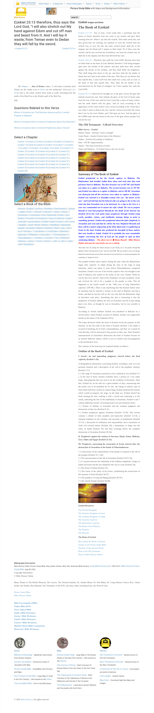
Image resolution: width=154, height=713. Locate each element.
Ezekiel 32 (64, 158)
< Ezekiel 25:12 (20, 48)
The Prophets (83, 529)
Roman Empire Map (66, 655)
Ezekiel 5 (59, 141)
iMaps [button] (107, 3)
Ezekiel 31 (53, 158)
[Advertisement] (45, 66)
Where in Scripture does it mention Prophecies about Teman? (42, 128)
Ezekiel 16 (57, 148)
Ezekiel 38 (22, 164)
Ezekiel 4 (50, 141)
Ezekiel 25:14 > (69, 48)
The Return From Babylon (89, 526)
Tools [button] (98, 3)
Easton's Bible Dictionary (25, 616)
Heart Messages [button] (74, 3)
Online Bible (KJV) (22, 606)
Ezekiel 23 (22, 154)
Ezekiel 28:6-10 (85, 60)
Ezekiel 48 (22, 171)
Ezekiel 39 (32, 164)
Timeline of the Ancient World (90, 548)
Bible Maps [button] (44, 3)
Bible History (26, 699)
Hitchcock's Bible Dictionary (26, 629)
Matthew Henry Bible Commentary (29, 626)
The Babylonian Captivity (89, 523)
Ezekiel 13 (25, 148)
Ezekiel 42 (64, 164)
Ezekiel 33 (22, 161)
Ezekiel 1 (22, 141)
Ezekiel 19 (32, 151)
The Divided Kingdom (87, 510)
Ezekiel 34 (32, 161)
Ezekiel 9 (40, 145)
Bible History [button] (119, 3)
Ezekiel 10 (50, 145)
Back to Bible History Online (90, 554)
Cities (49, 679)
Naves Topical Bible (22, 609)
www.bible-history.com (100, 566)
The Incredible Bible (23, 683)
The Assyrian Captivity (87, 520)
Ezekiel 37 (64, 161)
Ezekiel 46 (53, 167)
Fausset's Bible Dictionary (25, 622)
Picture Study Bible (22, 669)
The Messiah (83, 533)
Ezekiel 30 (43, 158)
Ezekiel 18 (22, 151)
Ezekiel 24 (32, 154)
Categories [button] (58, 3)
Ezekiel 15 (46, 148)
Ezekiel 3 (40, 141)
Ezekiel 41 (53, 164)
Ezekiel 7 (22, 145)
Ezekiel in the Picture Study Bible (92, 545)
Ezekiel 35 (43, 161)
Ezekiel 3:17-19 (85, 33)
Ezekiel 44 (32, 167)
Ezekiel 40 (43, 164)
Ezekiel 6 (68, 141)
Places (63, 661)
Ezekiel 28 (22, 158)
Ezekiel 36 (53, 161)
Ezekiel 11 (60, 145)
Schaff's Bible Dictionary (25, 619)
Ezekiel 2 (31, 141)
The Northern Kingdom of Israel (91, 513)
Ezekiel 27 (64, 154)
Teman (24, 86)
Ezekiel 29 (32, 158)
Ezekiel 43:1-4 (84, 94)
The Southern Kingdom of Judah (91, 516)
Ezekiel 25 (43, 154)
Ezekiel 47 (64, 167)
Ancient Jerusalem (22, 662)
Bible (59, 651)
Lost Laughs (105, 676)
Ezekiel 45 (43, 167)
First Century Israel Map (25, 676)
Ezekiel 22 (64, 151)
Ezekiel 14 (36, 148)
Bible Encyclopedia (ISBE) (25, 603)
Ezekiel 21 (53, 151)
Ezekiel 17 (67, 148)
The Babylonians (64, 685)
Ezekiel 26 (53, 154)
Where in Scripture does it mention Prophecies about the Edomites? (45, 122)
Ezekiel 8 (31, 145)
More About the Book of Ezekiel (91, 541)
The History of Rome (66, 665)
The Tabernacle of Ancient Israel (72, 675)
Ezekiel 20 (43, 151)
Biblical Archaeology (23, 655)
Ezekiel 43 (22, 167)
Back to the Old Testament (89, 551)
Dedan (42, 89)
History (103, 651)
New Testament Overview (111, 662)
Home (17, 651)
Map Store (104, 680)
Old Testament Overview (111, 655)
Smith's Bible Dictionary (25, 613)
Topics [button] (89, 3)
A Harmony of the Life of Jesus (114, 669)
